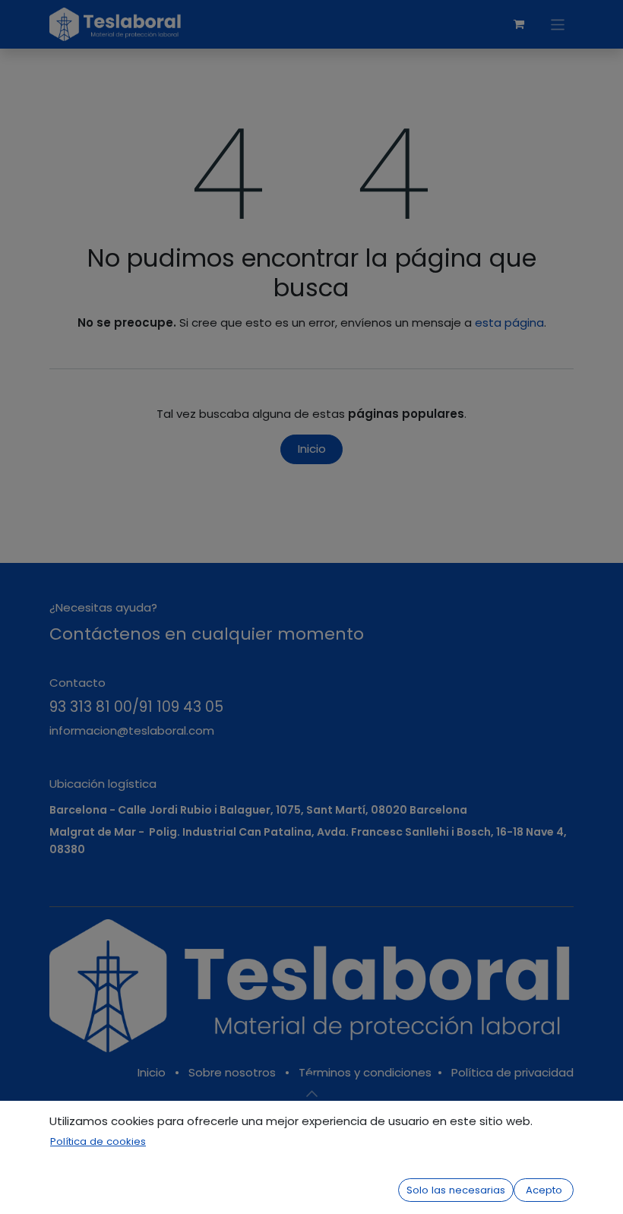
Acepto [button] (544, 1190)
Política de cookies (98, 1141)
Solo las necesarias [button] (455, 1190)
